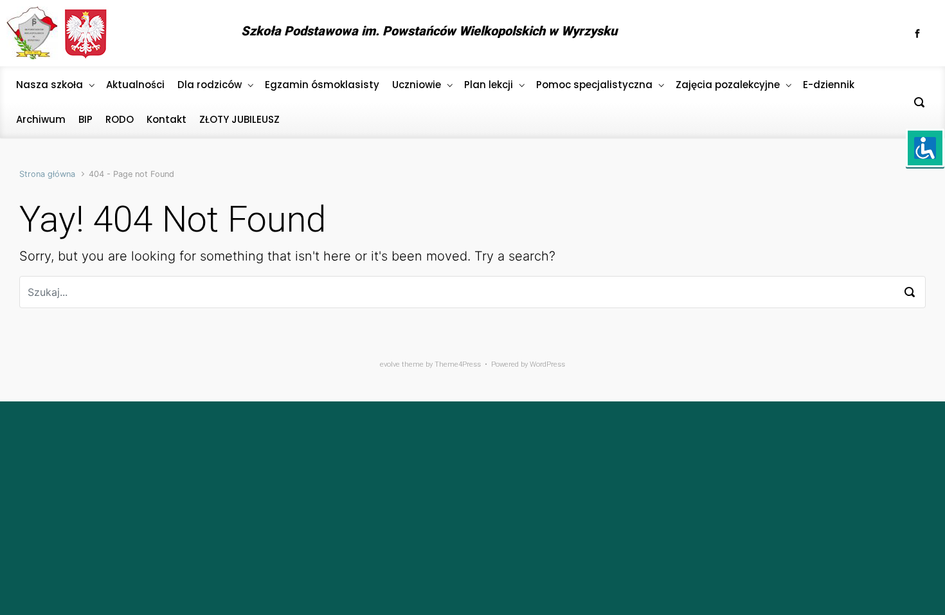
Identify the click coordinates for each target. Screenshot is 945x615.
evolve (390, 364)
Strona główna (47, 174)
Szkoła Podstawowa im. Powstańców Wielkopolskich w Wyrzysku (429, 31)
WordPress (547, 364)
